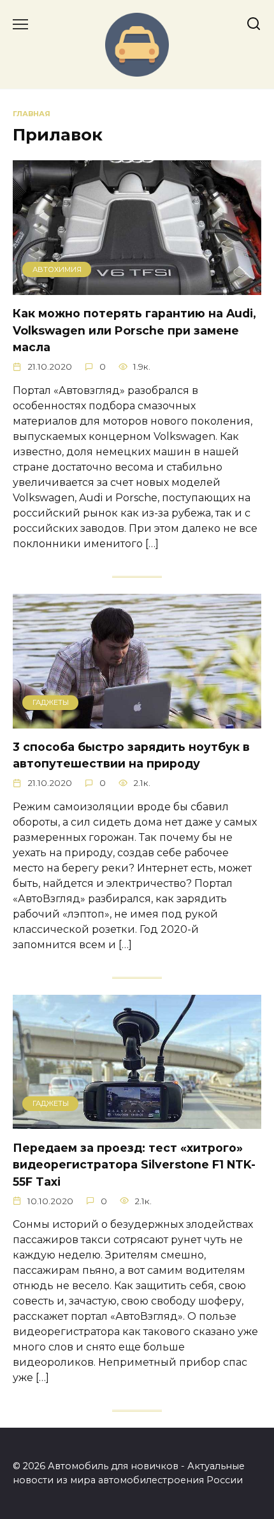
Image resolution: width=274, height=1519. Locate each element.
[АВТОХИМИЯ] (137, 287)
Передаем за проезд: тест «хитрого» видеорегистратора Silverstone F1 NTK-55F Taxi (134, 1164)
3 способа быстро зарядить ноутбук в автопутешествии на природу (131, 755)
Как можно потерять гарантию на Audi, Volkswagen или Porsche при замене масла (134, 330)
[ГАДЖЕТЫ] (137, 720)
